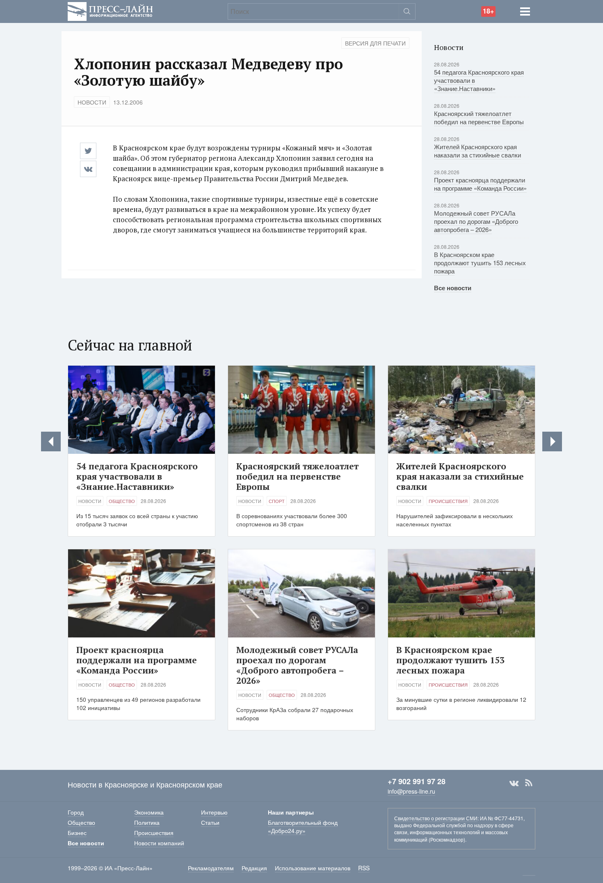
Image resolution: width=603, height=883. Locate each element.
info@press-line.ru (411, 791)
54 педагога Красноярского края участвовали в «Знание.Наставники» (137, 476)
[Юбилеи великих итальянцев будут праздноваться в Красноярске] (552, 441)
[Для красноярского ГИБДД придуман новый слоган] (51, 441)
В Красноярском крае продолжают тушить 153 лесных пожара (480, 262)
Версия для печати (375, 43)
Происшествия (448, 501)
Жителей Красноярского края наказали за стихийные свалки (477, 150)
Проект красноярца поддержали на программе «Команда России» (480, 183)
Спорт (277, 501)
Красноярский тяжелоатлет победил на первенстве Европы (479, 117)
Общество (122, 501)
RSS (528, 783)
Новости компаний (159, 843)
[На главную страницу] (110, 10)
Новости (92, 102)
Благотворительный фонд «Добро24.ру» (303, 826)
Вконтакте (514, 783)
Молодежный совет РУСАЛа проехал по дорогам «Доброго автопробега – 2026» (476, 221)
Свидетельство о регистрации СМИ (435, 818)
